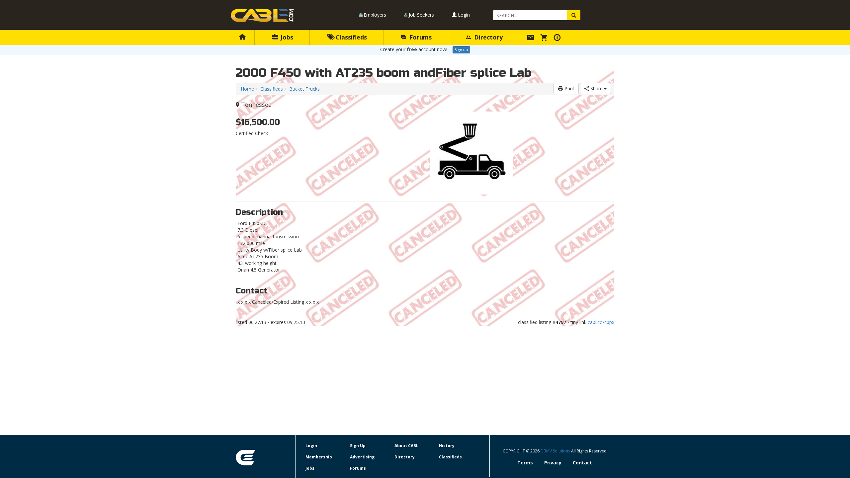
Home (247, 89)
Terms (525, 462)
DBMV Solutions (556, 451)
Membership (318, 457)
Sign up (461, 49)
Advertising (362, 457)
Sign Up (358, 445)
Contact (582, 462)
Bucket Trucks (304, 89)
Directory (487, 37)
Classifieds (350, 37)
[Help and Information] (558, 37)
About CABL (406, 445)
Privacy (552, 462)
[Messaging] (531, 37)
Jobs (286, 37)
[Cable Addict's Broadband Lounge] (262, 15)
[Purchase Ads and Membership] (545, 37)
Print (568, 88)
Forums (420, 37)
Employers (375, 15)
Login (463, 15)
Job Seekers (421, 15)
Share (596, 88)
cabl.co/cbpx (601, 322)
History (447, 445)
